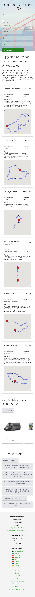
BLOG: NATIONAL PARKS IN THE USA (14, 498)
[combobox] (17, 15)
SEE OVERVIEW (7, 410)
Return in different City (11, 21)
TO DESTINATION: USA (10, 460)
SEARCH (9, 50)
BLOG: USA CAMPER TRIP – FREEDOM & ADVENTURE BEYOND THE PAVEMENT (17, 466)
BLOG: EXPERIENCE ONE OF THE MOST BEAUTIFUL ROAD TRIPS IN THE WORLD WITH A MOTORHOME (17, 474)
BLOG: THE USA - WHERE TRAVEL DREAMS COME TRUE (17, 504)
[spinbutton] (17, 38)
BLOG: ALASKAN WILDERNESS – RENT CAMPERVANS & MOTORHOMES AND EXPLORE (17, 491)
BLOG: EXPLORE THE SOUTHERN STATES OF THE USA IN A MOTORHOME (17, 483)
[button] (7, 126)
